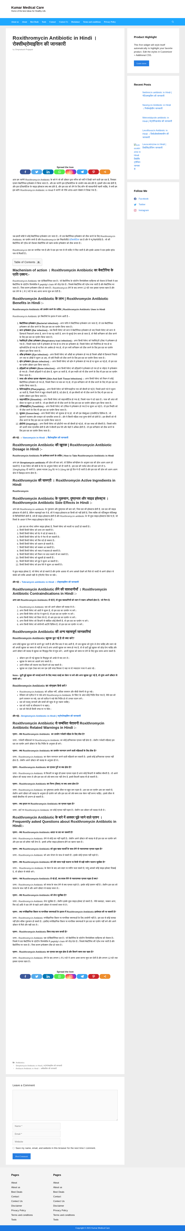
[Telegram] (82, 171)
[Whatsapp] (59, 171)
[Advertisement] (65, 214)
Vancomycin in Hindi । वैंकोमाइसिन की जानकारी (45, 437)
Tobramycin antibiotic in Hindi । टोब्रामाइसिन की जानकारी (50, 582)
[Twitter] (36, 171)
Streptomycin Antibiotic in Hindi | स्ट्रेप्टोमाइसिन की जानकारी (51, 716)
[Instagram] (70, 171)
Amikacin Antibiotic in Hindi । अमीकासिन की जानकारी (36, 1068)
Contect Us (63, 21)
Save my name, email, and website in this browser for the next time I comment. (56, 1148)
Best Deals (34, 21)
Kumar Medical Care (27, 7)
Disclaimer (75, 21)
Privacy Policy (110, 21)
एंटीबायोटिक (74, 239)
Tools (44, 21)
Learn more (141, 63)
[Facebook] (25, 171)
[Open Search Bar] (172, 22)
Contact (52, 21)
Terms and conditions (92, 21)
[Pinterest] (93, 171)
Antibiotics (20, 1063)
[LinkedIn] (48, 171)
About (24, 21)
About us (15, 21)
